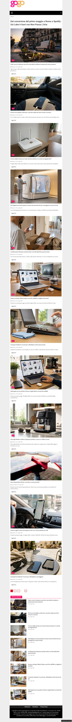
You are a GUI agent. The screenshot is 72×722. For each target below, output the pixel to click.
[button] (61, 13)
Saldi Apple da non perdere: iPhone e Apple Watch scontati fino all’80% (29, 391)
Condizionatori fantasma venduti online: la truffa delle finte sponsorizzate (30, 252)
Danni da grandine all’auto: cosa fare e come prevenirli (24, 482)
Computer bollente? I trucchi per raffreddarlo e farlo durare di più (27, 345)
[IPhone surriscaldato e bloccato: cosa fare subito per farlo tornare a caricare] (36, 94)
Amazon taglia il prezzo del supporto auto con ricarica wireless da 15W (29, 530)
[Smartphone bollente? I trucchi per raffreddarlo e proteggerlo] (36, 558)
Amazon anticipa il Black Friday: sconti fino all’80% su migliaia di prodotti (29, 298)
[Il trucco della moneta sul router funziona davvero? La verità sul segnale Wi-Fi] (36, 140)
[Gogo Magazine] (17, 5)
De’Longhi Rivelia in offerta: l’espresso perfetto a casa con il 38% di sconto (30, 439)
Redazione (27, 707)
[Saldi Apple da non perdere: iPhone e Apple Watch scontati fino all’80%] (36, 372)
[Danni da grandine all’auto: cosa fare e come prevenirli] (36, 466)
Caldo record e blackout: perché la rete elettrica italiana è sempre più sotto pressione (33, 64)
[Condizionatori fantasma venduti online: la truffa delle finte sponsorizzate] (36, 233)
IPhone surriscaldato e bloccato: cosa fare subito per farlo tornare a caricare (30, 112)
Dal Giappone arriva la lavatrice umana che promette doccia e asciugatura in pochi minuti (34, 205)
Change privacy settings (66, 720)
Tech (13, 60)
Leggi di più (13, 73)
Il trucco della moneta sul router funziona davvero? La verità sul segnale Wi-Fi (30, 159)
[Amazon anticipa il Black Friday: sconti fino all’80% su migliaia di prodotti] (36, 279)
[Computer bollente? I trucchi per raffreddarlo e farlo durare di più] (36, 326)
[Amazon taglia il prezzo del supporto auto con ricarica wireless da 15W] (36, 511)
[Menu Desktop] (11, 13)
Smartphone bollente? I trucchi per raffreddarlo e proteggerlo (26, 577)
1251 (26, 591)
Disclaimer (35, 707)
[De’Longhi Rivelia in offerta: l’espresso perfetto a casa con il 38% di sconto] (36, 420)
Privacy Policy (43, 707)
